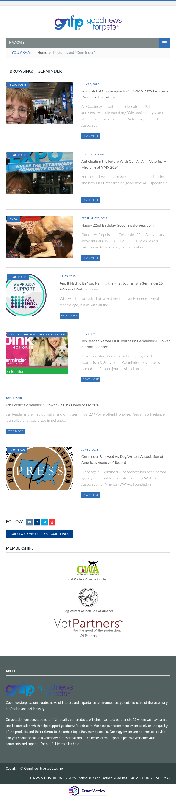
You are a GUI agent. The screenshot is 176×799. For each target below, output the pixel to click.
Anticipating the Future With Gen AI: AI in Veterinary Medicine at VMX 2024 (123, 164)
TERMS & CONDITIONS (47, 778)
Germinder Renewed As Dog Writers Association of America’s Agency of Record (122, 459)
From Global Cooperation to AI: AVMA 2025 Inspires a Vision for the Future (124, 94)
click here (72, 744)
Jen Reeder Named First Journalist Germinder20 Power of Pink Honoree (125, 344)
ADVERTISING (141, 778)
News (14, 218)
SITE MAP (163, 778)
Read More (91, 136)
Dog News (17, 450)
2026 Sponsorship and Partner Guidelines (98, 778)
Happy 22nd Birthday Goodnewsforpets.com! (117, 225)
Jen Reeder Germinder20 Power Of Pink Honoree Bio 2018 (53, 405)
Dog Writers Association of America (37, 334)
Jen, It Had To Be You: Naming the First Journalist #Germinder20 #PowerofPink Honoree (111, 286)
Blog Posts (18, 84)
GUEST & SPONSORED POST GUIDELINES (40, 534)
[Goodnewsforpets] (88, 22)
